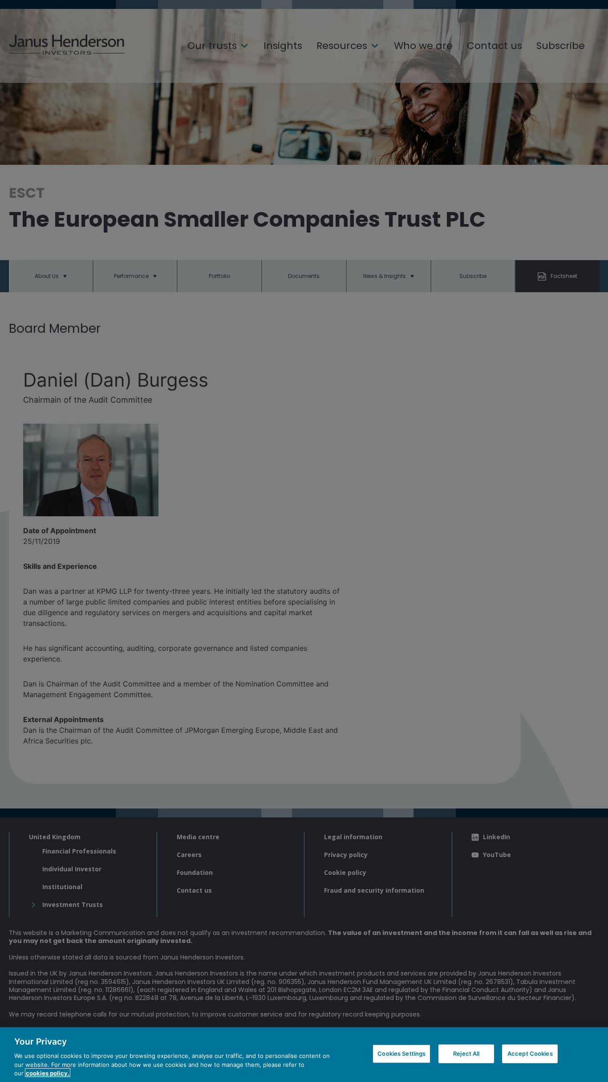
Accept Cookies (530, 1053)
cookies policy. (47, 1072)
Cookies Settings (401, 1053)
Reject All (466, 1053)
